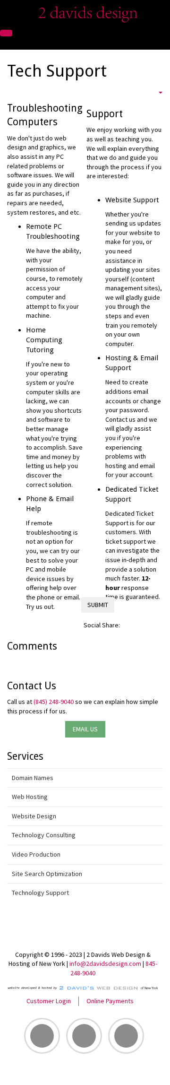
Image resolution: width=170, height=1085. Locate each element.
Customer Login (48, 1001)
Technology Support (40, 892)
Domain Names (32, 777)
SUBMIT (97, 604)
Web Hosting (30, 796)
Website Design (34, 816)
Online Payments (110, 1001)
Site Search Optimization (47, 873)
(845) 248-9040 (54, 701)
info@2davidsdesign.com (105, 963)
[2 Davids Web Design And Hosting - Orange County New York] (85, 12)
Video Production (36, 854)
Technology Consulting (44, 835)
